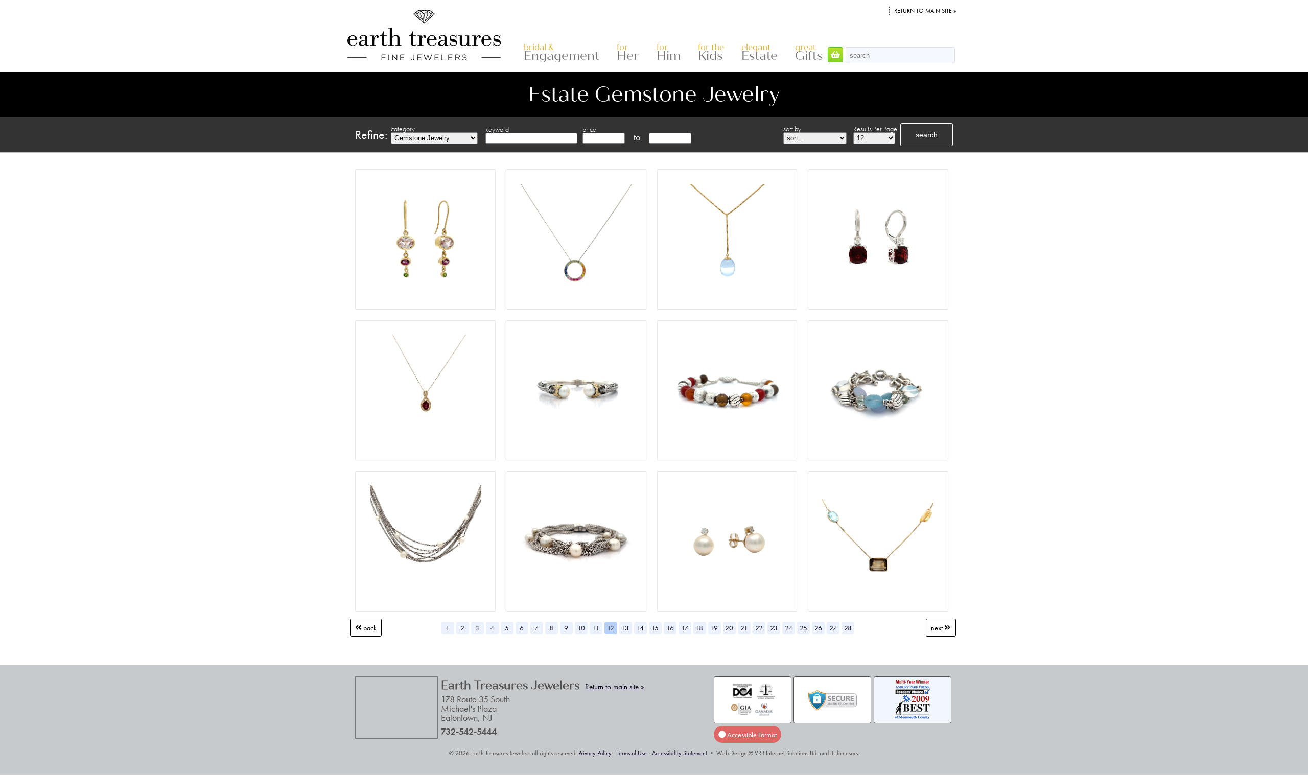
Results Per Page (875, 128)
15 (655, 627)
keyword (497, 129)
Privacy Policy (595, 753)
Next (937, 627)
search (927, 135)
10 (581, 627)
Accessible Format (751, 734)
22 (759, 627)
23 (774, 627)
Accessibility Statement (679, 753)
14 (640, 627)
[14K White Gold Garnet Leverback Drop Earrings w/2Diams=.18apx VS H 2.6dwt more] (878, 239)
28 (848, 627)
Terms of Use (632, 753)
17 (684, 627)
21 (744, 627)
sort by (792, 128)
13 (625, 627)
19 (714, 627)
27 (833, 627)
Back (369, 627)
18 (699, 627)
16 (670, 627)
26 (818, 627)
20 (729, 627)
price (589, 129)
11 (596, 627)
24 (788, 627)
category (403, 128)
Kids (711, 52)
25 (803, 627)
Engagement (561, 52)
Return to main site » (925, 11)
